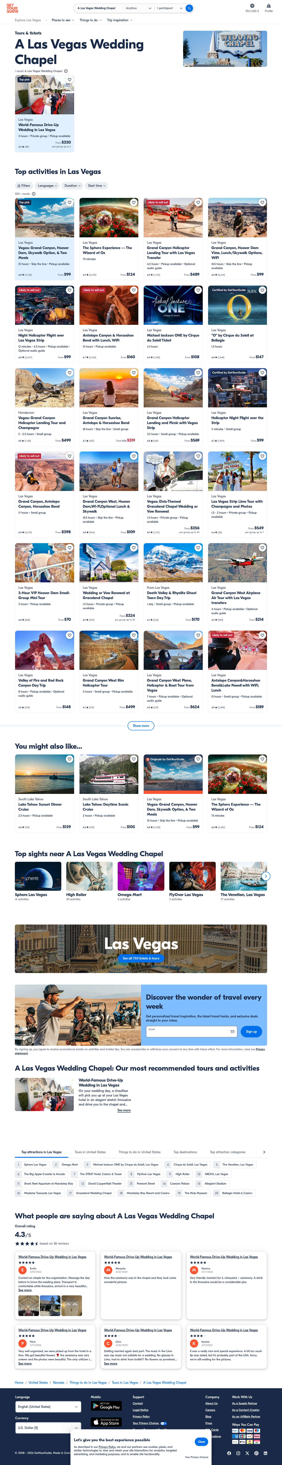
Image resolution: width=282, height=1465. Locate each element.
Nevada (58, 1383)
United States (38, 1383)
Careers (210, 1410)
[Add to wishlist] (69, 79)
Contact (138, 1403)
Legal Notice (140, 1410)
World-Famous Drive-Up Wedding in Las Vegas (52, 1257)
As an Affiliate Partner (246, 1416)
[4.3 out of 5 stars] (27, 1243)
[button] (44, 113)
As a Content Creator (245, 1410)
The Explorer (213, 1436)
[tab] (41, 1152)
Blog (208, 1416)
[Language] (252, 5)
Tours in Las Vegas (125, 1383)
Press (208, 1423)
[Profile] (268, 5)
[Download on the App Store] (106, 1422)
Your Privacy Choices (146, 1423)
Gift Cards (212, 1430)
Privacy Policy (141, 1416)
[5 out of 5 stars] (55, 1262)
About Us (211, 1403)
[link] (44, 113)
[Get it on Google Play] (106, 1406)
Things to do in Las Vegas (88, 1383)
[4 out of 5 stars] (141, 1336)
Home (19, 1383)
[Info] (66, 71)
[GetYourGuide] (12, 8)
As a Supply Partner (244, 1403)
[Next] (265, 876)
